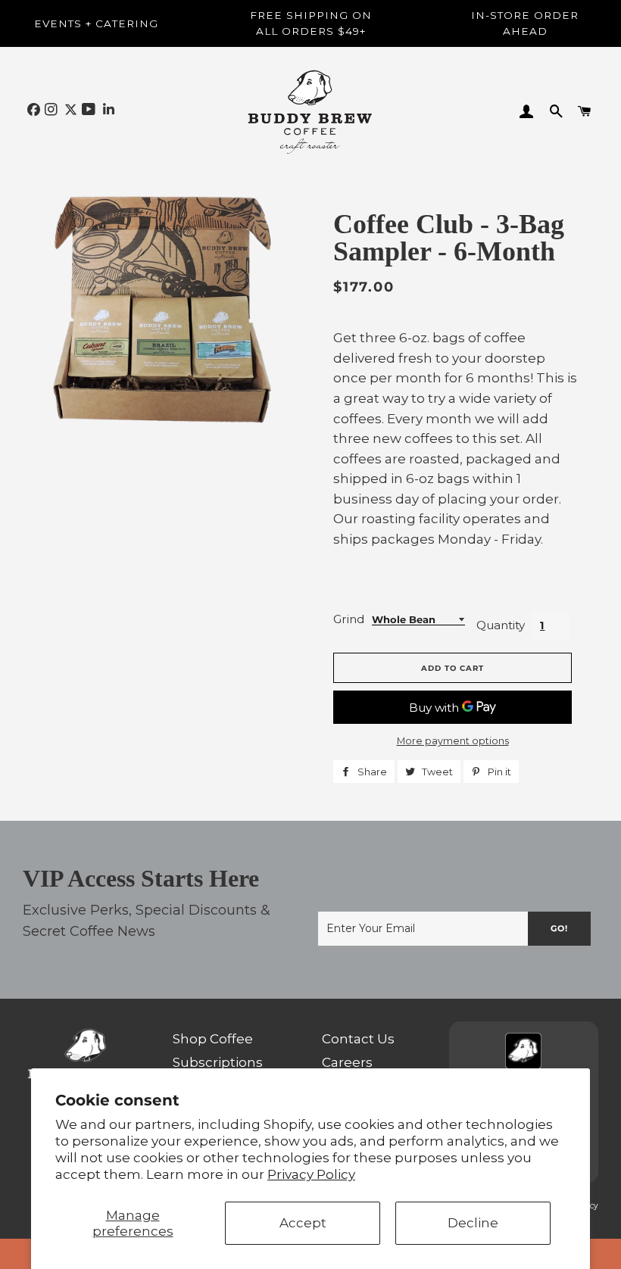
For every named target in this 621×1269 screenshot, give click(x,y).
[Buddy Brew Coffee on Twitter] (70, 109)
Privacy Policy (311, 1174)
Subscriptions (218, 1062)
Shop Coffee (213, 1038)
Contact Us (358, 1038)
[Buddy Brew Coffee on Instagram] (53, 109)
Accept (302, 1222)
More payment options (453, 741)
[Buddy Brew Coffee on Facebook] (33, 109)
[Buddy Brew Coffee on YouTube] (90, 109)
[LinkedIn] (108, 109)
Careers (347, 1062)
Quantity (500, 625)
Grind (348, 619)
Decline (473, 1222)
